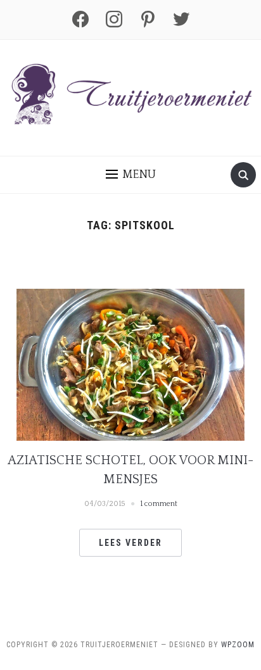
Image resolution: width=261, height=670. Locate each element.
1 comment (158, 504)
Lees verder (130, 543)
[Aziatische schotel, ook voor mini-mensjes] (130, 363)
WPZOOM (238, 644)
